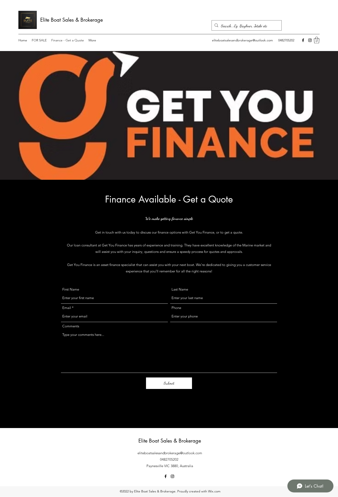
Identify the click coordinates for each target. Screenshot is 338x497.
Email (66, 307)
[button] (316, 40)
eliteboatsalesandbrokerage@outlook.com (242, 40)
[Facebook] (303, 40)
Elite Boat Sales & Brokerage (71, 20)
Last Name (180, 289)
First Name (70, 289)
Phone (176, 307)
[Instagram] (310, 40)
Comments (70, 326)
